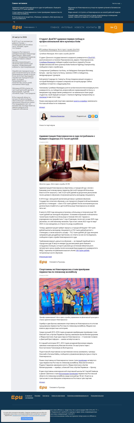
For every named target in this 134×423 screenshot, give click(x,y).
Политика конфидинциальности (77, 396)
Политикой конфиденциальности (37, 415)
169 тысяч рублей (82, 250)
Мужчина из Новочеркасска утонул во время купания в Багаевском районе (94, 8)
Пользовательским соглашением (20, 415)
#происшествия (45, 257)
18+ (111, 27)
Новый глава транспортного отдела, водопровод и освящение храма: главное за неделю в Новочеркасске (92, 16)
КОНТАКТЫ (91, 27)
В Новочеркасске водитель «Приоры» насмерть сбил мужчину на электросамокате (37, 18)
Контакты (46, 396)
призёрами (82, 360)
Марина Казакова (57, 116)
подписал (43, 97)
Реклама (37, 396)
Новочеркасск (29, 27)
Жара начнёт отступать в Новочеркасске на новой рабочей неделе (94, 12)
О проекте (28, 396)
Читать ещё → (117, 3)
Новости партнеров (58, 396)
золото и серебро (80, 101)
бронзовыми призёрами (68, 374)
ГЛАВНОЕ (55, 27)
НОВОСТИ (79, 27)
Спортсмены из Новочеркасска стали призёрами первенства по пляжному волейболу (37, 13)
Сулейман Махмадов (47, 62)
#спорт (42, 107)
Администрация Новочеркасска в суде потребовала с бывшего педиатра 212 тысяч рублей (36, 8)
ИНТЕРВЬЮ (67, 27)
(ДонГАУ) (91, 57)
